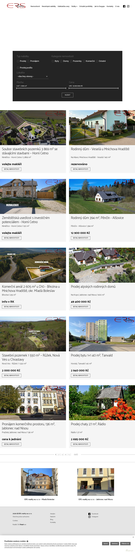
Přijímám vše (125, 543)
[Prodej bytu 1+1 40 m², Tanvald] (102, 333)
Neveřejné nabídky (49, 17)
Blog (51, 519)
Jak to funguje (99, 17)
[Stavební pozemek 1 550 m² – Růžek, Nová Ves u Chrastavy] (33, 333)
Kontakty (110, 17)
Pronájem (34, 61)
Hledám (52, 513)
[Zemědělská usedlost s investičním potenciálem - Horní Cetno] (33, 196)
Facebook (95, 513)
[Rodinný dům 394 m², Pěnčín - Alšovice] (102, 196)
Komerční (90, 61)
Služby (73, 17)
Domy (66, 61)
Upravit (106, 543)
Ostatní (102, 61)
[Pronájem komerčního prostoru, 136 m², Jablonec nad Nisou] (33, 402)
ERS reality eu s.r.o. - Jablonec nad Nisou (96, 499)
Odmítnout (115, 543)
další (76, 454)
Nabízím (52, 516)
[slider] (16, 88)
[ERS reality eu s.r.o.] (16, 5)
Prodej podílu (26, 67)
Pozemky (77, 61)
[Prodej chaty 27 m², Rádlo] (102, 402)
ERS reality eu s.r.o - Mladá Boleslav (39, 499)
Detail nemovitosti (11, 169)
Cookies (15, 520)
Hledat (67, 95)
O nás (117, 17)
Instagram (95, 516)
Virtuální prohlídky (86, 17)
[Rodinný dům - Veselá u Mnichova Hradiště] (102, 127)
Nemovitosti (35, 17)
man (23, 524)
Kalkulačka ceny (63, 17)
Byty (57, 61)
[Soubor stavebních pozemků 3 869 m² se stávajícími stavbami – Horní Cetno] (33, 127)
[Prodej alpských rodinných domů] (102, 265)
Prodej (23, 61)
